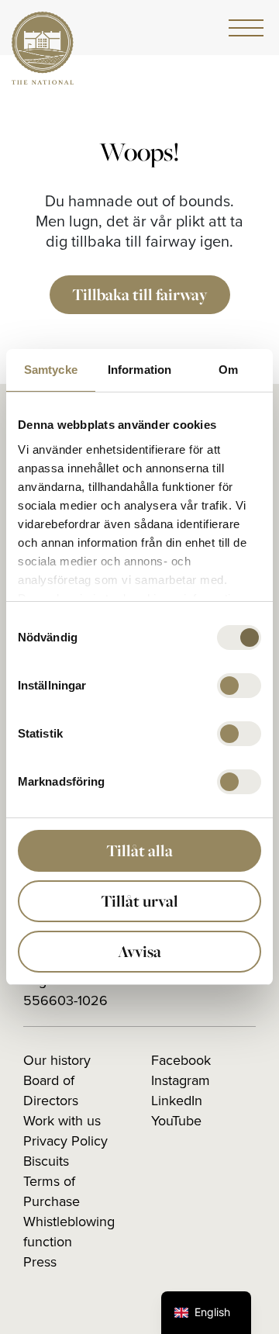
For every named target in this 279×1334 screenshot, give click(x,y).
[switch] (239, 685)
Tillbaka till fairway (140, 294)
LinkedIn (176, 1100)
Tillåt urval (139, 901)
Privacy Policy (65, 1140)
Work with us (62, 1120)
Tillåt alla (139, 850)
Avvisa (139, 951)
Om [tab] (228, 369)
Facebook (181, 1060)
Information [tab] (139, 369)
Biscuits (46, 1161)
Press (40, 1261)
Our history (57, 1060)
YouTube (176, 1120)
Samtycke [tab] (51, 369)
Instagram (180, 1080)
